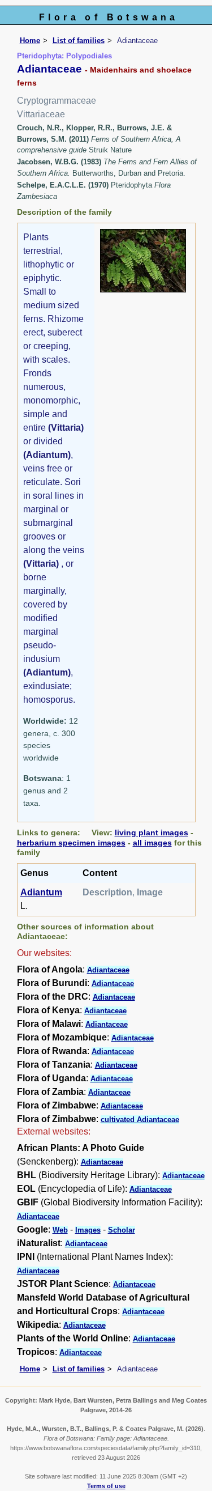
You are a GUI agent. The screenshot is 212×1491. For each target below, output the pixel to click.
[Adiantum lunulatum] (143, 260)
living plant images (151, 832)
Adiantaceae (108, 970)
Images (88, 1230)
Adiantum (41, 892)
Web (60, 1230)
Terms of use (106, 1485)
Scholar (121, 1230)
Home (30, 40)
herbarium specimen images (71, 842)
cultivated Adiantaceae (140, 1119)
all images (152, 842)
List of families (79, 40)
